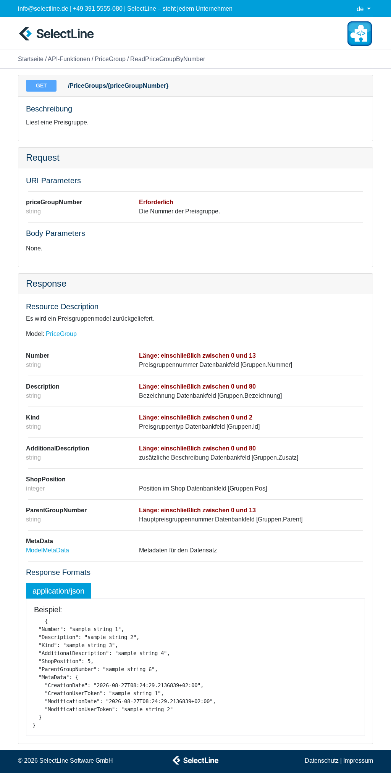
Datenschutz (322, 760)
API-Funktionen (69, 59)
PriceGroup (110, 59)
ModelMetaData (47, 550)
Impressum (358, 760)
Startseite (31, 59)
